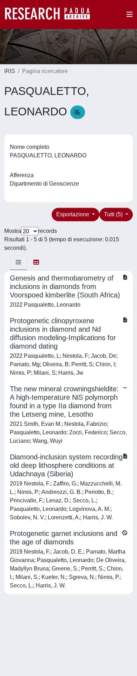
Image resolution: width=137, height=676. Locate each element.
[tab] (18, 262)
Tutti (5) (114, 214)
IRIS (9, 71)
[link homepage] (51, 14)
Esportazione (73, 214)
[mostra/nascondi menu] (129, 14)
